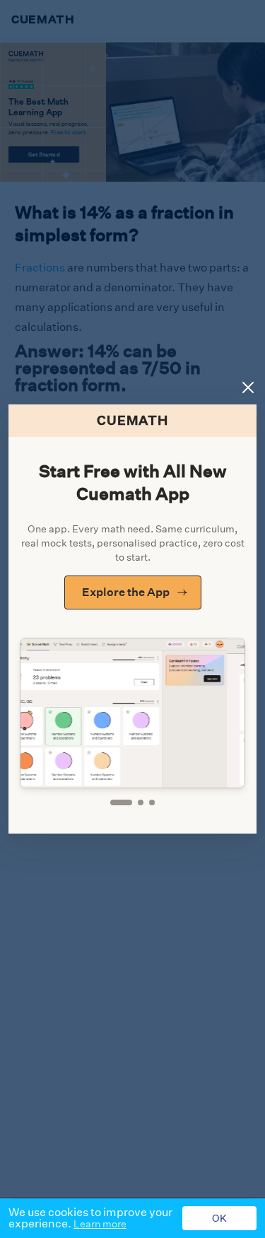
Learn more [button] (99, 1223)
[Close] (248, 387)
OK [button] (219, 1218)
